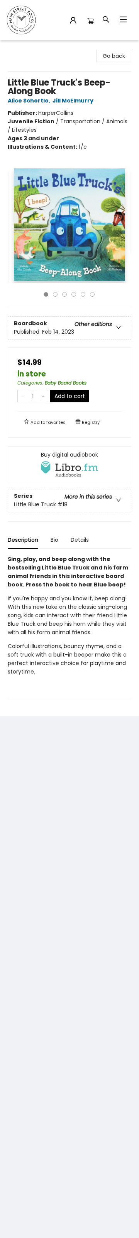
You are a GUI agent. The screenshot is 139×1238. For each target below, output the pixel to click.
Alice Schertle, (29, 100)
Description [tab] (23, 540)
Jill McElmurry (73, 100)
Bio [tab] (54, 540)
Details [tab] (80, 540)
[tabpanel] (69, 627)
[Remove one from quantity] (22, 396)
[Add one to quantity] (43, 396)
